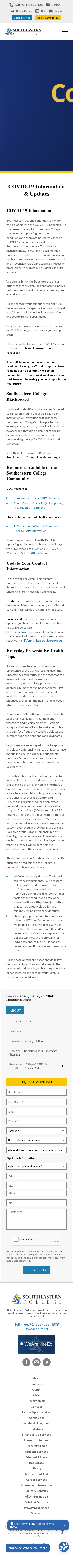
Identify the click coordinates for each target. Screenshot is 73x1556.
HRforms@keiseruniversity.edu (42, 640)
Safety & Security (36, 1502)
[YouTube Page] (47, 1362)
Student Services (36, 1451)
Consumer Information (36, 1485)
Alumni (36, 1389)
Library (36, 1468)
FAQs (36, 1395)
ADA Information (36, 1496)
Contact (36, 1406)
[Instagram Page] (36, 1362)
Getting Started (22, 17)
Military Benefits (36, 1490)
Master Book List (36, 1474)
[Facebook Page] (26, 1362)
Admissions (36, 1417)
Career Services (36, 1479)
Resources (15, 1031)
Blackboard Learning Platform (27, 1041)
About (15, 1010)
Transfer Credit (36, 1445)
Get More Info (36, 1270)
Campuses (36, 1384)
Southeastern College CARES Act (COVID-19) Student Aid (29, 1066)
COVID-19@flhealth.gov (32, 553)
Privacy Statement (36, 1507)
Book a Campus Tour (48, 17)
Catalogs (36, 1429)
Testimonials (36, 1400)
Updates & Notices (20, 1021)
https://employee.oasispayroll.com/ (28, 632)
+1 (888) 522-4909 (44, 1324)
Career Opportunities (36, 1412)
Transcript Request (37, 1440)
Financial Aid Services (36, 1434)
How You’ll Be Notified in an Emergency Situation (33, 1052)
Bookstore (36, 1462)
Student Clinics (36, 1457)
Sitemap (36, 1513)
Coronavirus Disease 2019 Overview (37, 498)
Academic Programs (36, 1423)
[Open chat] (64, 1547)
